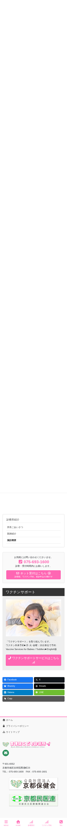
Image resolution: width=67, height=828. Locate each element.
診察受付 (31, 825)
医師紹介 (11, 533)
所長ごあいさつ (15, 527)
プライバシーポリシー (17, 726)
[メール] (5, 753)
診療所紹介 (12, 519)
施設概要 (11, 540)
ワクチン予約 (47, 825)
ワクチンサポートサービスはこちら (35, 658)
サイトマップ (12, 732)
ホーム (9, 720)
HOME (18, 825)
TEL (61, 825)
